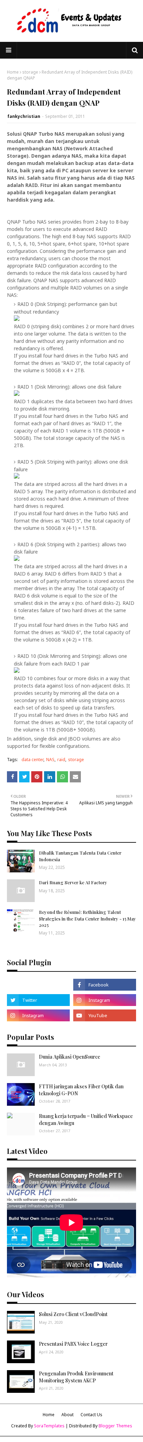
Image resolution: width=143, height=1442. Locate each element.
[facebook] (104, 985)
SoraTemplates (49, 1426)
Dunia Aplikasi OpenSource (69, 1056)
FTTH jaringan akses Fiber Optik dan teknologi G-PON (81, 1090)
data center (32, 760)
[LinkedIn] (38, 985)
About (67, 1415)
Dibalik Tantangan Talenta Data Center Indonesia (80, 856)
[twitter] (38, 1000)
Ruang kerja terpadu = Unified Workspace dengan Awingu (86, 1119)
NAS (50, 760)
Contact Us (91, 1415)
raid (61, 760)
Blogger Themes (115, 1426)
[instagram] (104, 1000)
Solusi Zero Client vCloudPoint (73, 1314)
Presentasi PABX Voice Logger (73, 1343)
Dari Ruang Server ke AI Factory (73, 882)
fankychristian (23, 116)
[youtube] (104, 1015)
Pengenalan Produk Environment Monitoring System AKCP (76, 1377)
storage (30, 72)
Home (13, 72)
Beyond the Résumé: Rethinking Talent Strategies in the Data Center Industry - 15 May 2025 (87, 918)
